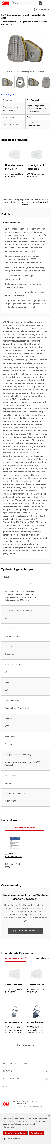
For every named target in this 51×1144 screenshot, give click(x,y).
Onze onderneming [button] (15, 1063)
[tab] (24, 828)
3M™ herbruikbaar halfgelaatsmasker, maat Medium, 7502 (36, 1030)
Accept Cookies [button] (36, 1133)
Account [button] (42, 10)
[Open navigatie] (47, 3)
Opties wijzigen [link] (8, 95)
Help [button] (6, 1087)
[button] (11, 1139)
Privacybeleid (35, 1101)
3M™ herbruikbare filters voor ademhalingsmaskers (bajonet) (14, 855)
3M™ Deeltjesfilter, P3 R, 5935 (35, 175)
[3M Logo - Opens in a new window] (5, 3)
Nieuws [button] (7, 1071)
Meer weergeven (25, 1045)
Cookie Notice (9, 1127)
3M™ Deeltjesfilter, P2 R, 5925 (14, 175)
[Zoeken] (40, 3)
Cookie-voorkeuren (20, 1103)
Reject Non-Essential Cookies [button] (15, 1133)
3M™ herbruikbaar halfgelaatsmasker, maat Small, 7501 (13, 1030)
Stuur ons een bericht (28, 931)
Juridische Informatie (20, 1101)
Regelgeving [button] (11, 1079)
